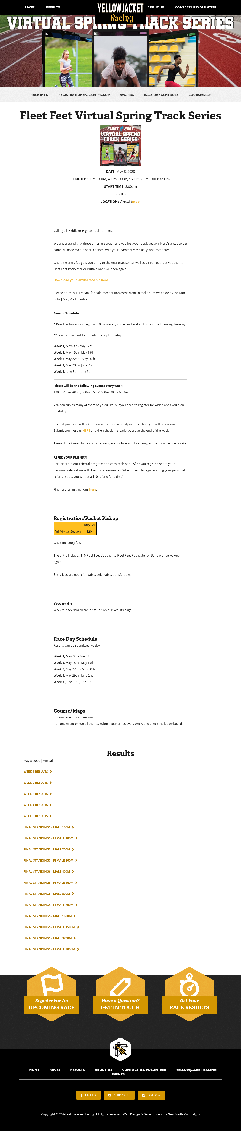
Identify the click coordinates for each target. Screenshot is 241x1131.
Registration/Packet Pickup (84, 94)
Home (34, 1069)
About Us (155, 7)
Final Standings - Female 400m (48, 883)
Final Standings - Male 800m (47, 894)
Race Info (39, 94)
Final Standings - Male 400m (47, 871)
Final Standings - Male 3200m (48, 938)
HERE (86, 430)
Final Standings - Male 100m (47, 827)
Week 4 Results (36, 805)
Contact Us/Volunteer (196, 7)
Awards (127, 94)
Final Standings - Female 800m (48, 905)
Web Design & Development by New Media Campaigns (161, 1114)
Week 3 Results (36, 794)
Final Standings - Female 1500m (49, 927)
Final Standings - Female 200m (48, 860)
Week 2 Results (36, 783)
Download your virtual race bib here (81, 280)
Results (53, 7)
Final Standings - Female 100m (48, 838)
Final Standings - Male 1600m (48, 916)
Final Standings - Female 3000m (49, 949)
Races (29, 7)
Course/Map (199, 94)
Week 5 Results (36, 816)
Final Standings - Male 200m (47, 849)
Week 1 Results (36, 772)
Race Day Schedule (161, 94)
